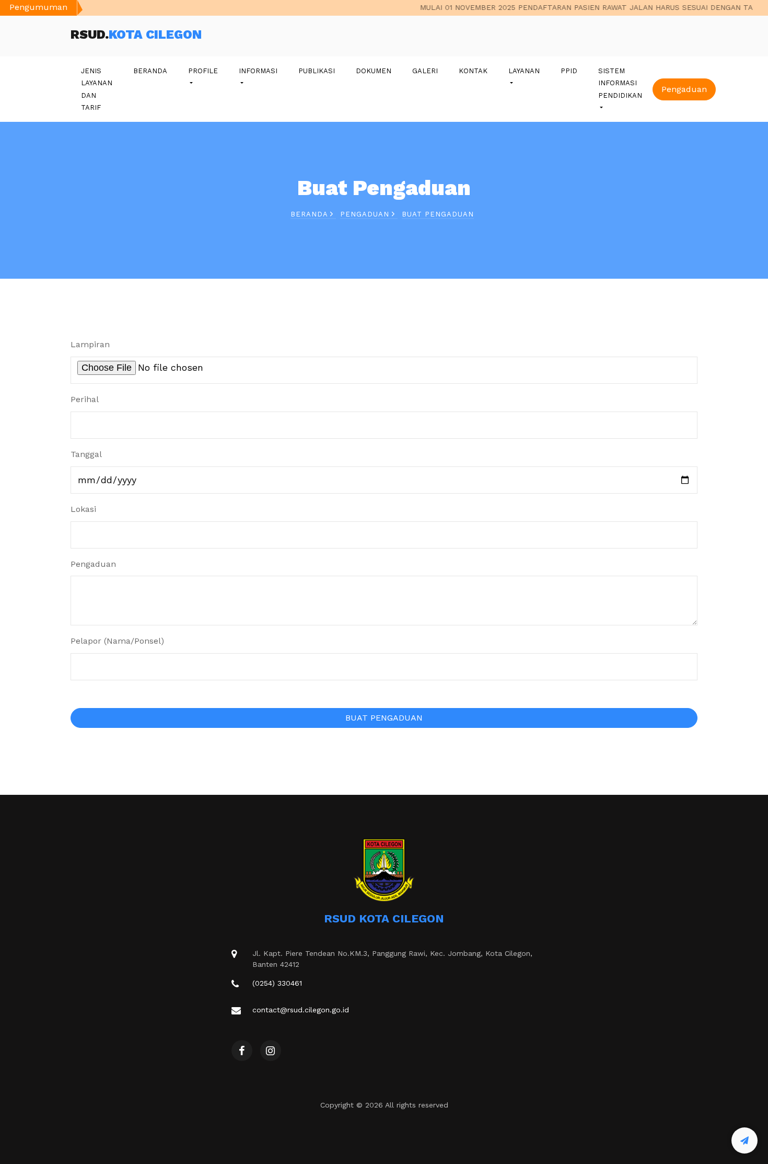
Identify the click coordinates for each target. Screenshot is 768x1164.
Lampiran (90, 344)
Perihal (85, 399)
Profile (203, 71)
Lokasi (83, 509)
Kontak (473, 71)
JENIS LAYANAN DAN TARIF (96, 89)
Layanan (524, 71)
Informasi (258, 71)
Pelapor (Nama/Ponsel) (117, 641)
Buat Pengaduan (438, 214)
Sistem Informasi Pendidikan (620, 83)
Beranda (150, 71)
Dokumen (373, 71)
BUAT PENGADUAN (384, 718)
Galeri (425, 71)
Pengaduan (684, 89)
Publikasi (316, 71)
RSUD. (136, 34)
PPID (569, 71)
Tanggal (86, 454)
